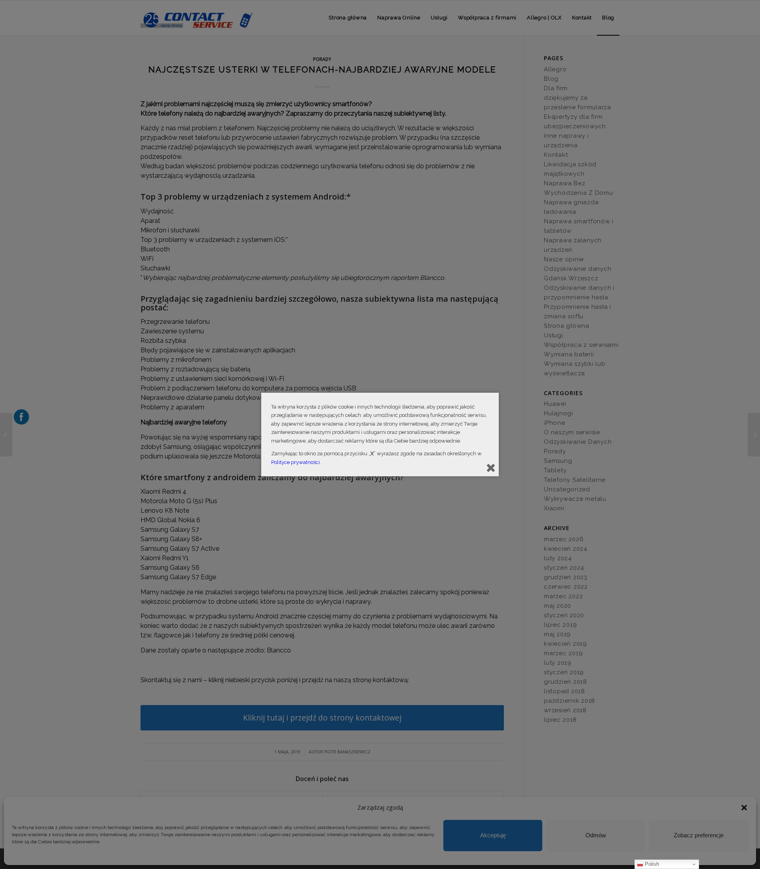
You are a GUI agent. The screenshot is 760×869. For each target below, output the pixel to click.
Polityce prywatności (295, 462)
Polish (651, 864)
